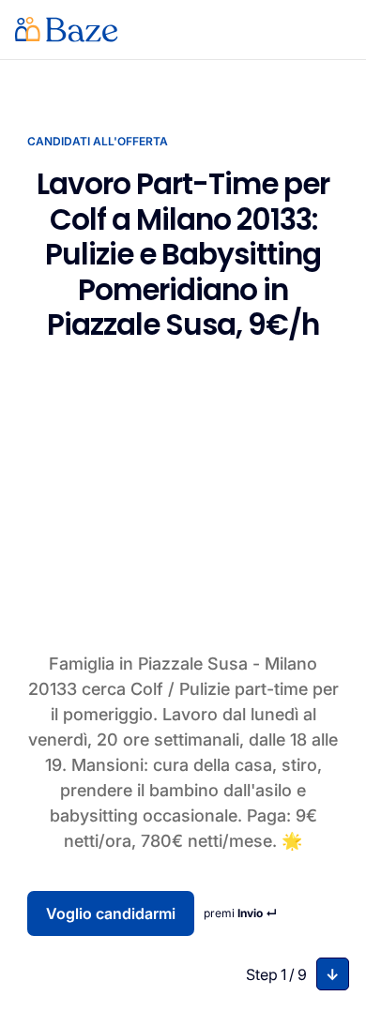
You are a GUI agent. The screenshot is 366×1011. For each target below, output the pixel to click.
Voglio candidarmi (110, 913)
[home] (66, 29)
